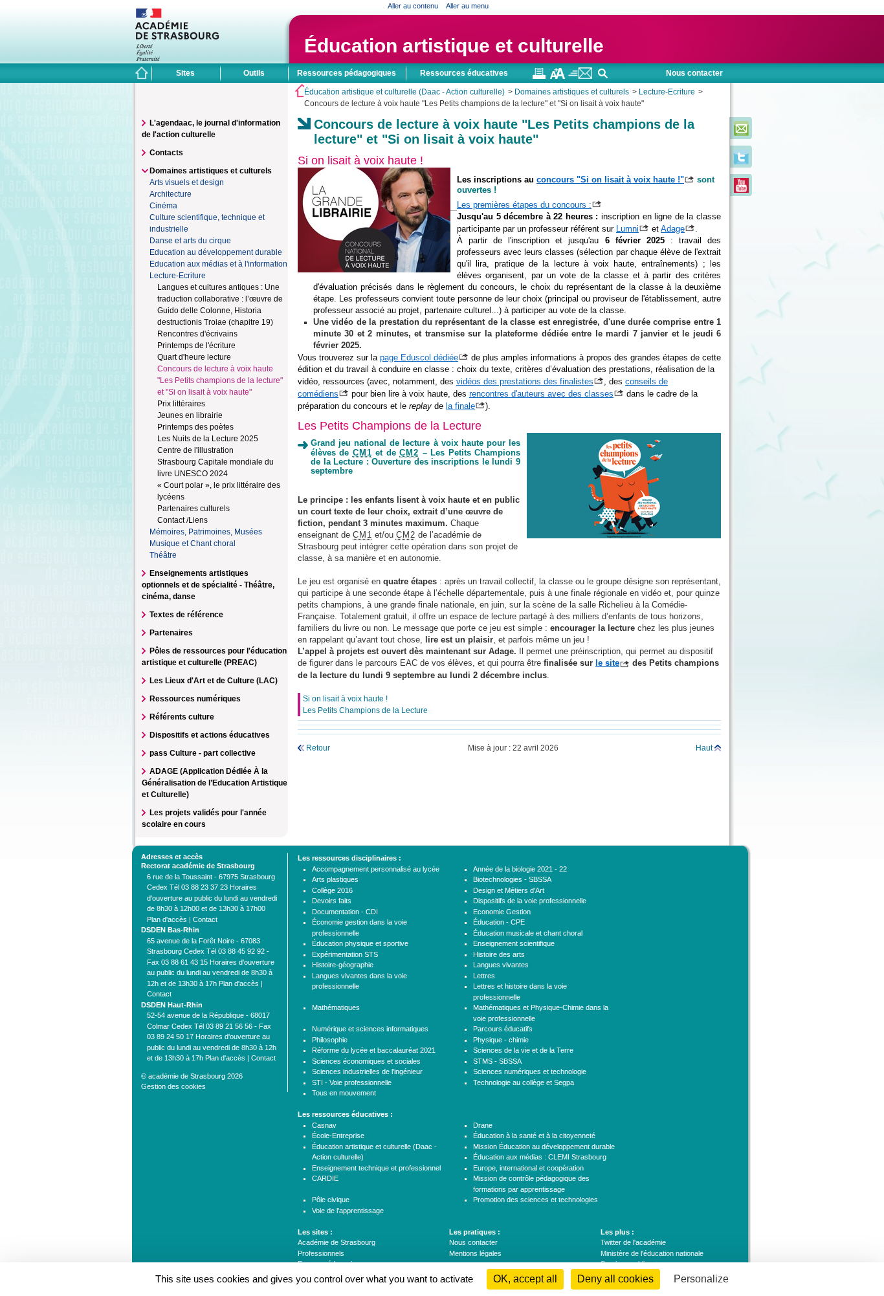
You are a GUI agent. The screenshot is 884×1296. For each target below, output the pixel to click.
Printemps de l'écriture (196, 345)
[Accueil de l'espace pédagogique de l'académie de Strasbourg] (141, 73)
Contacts (166, 152)
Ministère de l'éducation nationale (652, 1253)
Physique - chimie (501, 1040)
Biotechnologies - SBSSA (512, 879)
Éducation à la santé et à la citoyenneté (534, 1135)
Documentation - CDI (345, 912)
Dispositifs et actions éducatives (209, 735)
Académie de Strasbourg (336, 1242)
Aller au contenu (413, 6)
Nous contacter (694, 73)
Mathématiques (336, 1007)
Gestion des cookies (173, 1086)
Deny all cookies (615, 1278)
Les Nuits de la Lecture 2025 (207, 438)
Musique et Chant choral (192, 543)
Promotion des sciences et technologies (535, 1199)
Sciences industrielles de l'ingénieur (367, 1071)
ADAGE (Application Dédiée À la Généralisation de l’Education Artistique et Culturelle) (214, 783)
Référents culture (181, 716)
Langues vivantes (501, 965)
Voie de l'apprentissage (348, 1210)
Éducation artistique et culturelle (454, 45)
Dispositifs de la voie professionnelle (529, 901)
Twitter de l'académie (633, 1242)
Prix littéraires (181, 403)
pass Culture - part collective (202, 753)
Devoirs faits (331, 901)
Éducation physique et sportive (360, 943)
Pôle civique (330, 1199)
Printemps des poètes (195, 427)
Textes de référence (186, 614)
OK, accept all (525, 1278)
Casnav (324, 1125)
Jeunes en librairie (190, 415)
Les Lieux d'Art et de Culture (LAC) (213, 680)
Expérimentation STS (345, 954)
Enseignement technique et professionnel (376, 1168)
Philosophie (330, 1040)
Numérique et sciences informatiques (370, 1029)
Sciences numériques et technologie (529, 1071)
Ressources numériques (195, 698)
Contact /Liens (182, 520)
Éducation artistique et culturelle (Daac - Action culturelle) (404, 91)
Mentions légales (475, 1253)
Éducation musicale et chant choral (527, 933)
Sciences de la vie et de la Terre (523, 1050)
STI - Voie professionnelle (352, 1082)
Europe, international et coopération (528, 1168)
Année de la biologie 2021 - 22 (520, 869)
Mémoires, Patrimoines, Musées (205, 531)
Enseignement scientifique (514, 943)
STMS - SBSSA (497, 1061)
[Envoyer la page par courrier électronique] (580, 76)
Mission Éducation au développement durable (544, 1146)
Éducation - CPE (499, 922)
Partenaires (171, 632)
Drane (482, 1125)
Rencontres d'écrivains (197, 333)
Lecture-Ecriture (667, 91)
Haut (704, 747)
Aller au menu (467, 6)
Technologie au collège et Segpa (523, 1082)
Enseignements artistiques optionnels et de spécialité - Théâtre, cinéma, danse (208, 585)
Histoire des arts (499, 954)
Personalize (701, 1278)
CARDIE (325, 1178)
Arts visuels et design (186, 182)
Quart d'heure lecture (194, 357)
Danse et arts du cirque (190, 240)
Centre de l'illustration (195, 450)
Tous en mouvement (344, 1093)
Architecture (170, 194)
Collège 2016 (332, 890)
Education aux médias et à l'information (218, 264)
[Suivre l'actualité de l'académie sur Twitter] (741, 161)
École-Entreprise (338, 1135)
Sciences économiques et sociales (366, 1061)
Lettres (484, 976)
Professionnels (321, 1253)
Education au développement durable (215, 252)
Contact (205, 919)
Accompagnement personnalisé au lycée (375, 869)
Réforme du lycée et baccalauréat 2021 (374, 1050)
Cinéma (163, 205)
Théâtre (163, 555)
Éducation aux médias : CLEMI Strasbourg (539, 1157)
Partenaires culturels (193, 508)
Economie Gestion (502, 912)
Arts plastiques (335, 879)
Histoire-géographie (342, 965)
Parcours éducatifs (503, 1029)
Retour (318, 747)
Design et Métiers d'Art (508, 890)
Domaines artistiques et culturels (571, 91)
